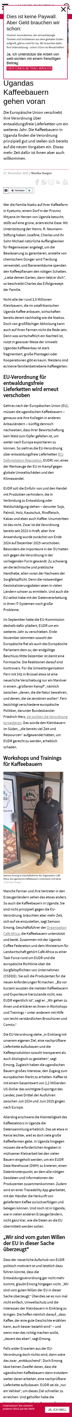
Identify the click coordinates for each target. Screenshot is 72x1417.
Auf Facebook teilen (37, 182)
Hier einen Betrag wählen (29, 68)
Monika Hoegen (41, 173)
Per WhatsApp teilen (44, 182)
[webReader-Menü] (6, 190)
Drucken (65, 182)
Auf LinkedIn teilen (58, 182)
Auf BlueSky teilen (51, 182)
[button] (19, 190)
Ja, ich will (57, 1410)
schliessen (63, 9)
